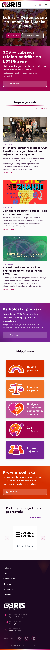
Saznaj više (13, 35)
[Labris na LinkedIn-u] (33, 638)
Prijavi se (13, 335)
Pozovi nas (14, 83)
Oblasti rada (9, 578)
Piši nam (13, 491)
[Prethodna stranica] (7, 538)
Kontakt (7, 594)
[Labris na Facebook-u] (19, 638)
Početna (7, 568)
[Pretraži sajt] (35, 4)
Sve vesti (40, 108)
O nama (7, 584)
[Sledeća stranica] (43, 538)
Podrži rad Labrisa (33, 35)
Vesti (5, 573)
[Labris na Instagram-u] (26, 638)
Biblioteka (8, 589)
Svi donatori (36, 518)
